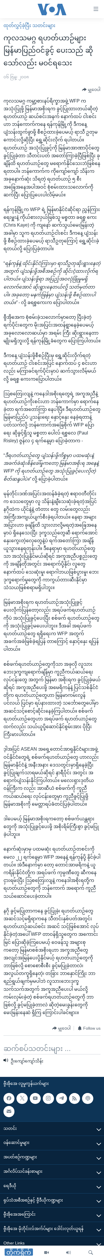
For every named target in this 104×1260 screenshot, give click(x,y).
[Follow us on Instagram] (48, 1098)
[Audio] (68, 1253)
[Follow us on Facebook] (8, 1098)
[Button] (91, 90)
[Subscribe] (8, 1111)
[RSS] (74, 1098)
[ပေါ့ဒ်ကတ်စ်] (87, 1098)
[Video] (46, 1253)
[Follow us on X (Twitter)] (21, 1098)
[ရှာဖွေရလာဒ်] (90, 1253)
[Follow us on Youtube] (35, 1098)
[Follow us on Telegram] (61, 1098)
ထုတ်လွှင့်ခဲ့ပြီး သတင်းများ (29, 25)
